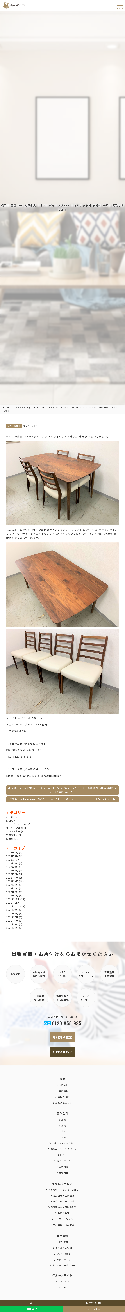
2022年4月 (12, 884)
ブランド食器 (13, 831)
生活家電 (11, 838)
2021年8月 (12, 913)
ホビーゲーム (63, 1160)
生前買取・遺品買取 (63, 1224)
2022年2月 (12, 892)
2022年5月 (12, 881)
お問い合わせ (62, 1052)
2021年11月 (13, 902)
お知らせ (11, 820)
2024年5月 (12, 852)
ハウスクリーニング (17, 824)
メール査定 (94, 1309)
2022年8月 (12, 870)
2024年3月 (12, 856)
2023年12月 (13, 859)
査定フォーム (63, 1259)
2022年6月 (12, 877)
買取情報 (63, 1090)
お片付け (11, 817)
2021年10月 (13, 906)
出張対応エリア (63, 1102)
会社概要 (63, 1241)
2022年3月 (12, 888)
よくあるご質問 (63, 1247)
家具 (63, 1119)
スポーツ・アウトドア (63, 1143)
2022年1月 (12, 895)
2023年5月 (12, 863)
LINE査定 (31, 1309)
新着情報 (11, 835)
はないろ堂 (63, 1281)
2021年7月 (12, 917)
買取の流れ (63, 1096)
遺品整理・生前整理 (63, 1195)
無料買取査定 (62, 1037)
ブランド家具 (19, 407)
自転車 (63, 1154)
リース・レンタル (63, 1219)
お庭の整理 (63, 1213)
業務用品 (63, 1172)
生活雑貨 (63, 1166)
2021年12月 (13, 899)
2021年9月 (12, 909)
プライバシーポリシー (63, 1265)
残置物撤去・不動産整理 (63, 1207)
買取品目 (63, 1085)
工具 (63, 1137)
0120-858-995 (66, 1023)
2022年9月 (12, 866)
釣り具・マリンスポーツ (63, 1149)
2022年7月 (12, 874)
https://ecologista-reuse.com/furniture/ (33, 775)
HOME (6, 407)
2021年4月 (12, 927)
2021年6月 (12, 920)
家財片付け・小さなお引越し (63, 1189)
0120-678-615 (22, 756)
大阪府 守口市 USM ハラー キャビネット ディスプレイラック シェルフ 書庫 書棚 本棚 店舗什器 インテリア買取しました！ (64, 790)
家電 (63, 1125)
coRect (63, 1287)
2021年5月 (12, 924)
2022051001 (35, 750)
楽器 (63, 1131)
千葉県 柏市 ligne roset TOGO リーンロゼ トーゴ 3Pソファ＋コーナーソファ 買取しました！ (61, 799)
